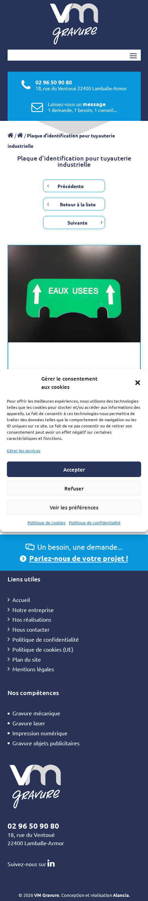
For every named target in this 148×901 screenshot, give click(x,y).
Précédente (70, 186)
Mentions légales (33, 668)
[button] (137, 382)
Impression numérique (39, 732)
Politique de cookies (46, 522)
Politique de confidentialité (94, 522)
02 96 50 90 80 (53, 82)
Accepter (74, 469)
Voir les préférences (74, 507)
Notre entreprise (33, 609)
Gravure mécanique (36, 713)
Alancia (121, 895)
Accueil (21, 599)
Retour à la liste (78, 204)
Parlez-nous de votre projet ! (78, 558)
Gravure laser (28, 722)
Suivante (77, 222)
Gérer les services (23, 450)
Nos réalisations (31, 619)
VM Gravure (46, 895)
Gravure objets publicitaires (46, 742)
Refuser (74, 488)
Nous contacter (31, 629)
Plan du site (26, 659)
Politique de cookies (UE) (42, 649)
